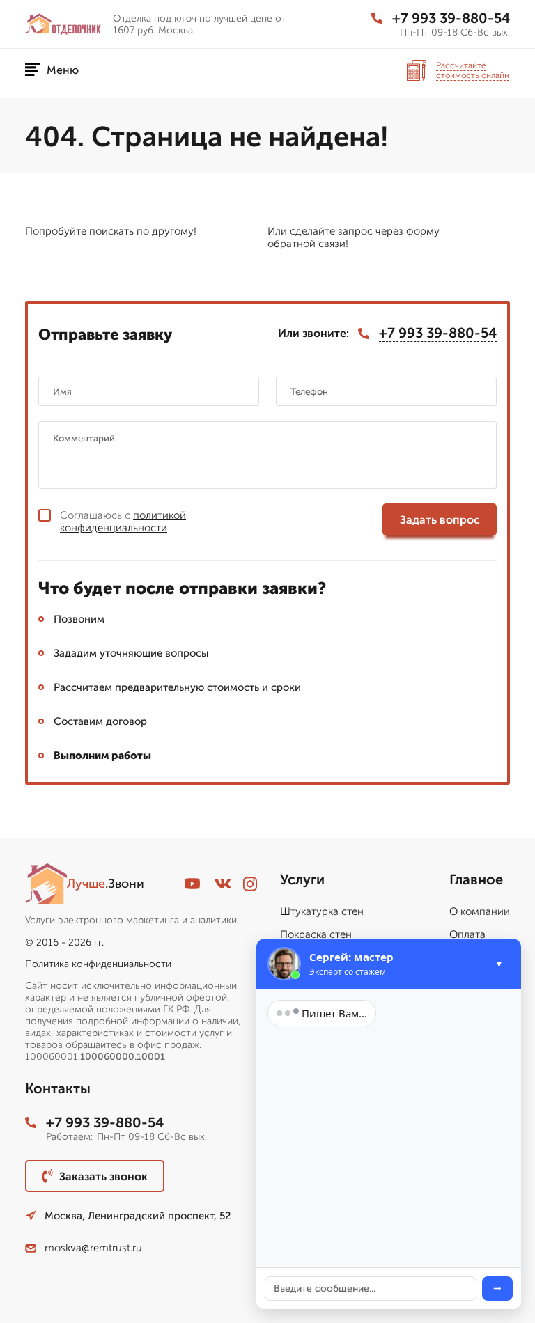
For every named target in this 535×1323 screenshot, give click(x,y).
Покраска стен (316, 934)
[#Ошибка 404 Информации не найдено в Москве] (63, 23)
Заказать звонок (103, 1176)
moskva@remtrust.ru (93, 1248)
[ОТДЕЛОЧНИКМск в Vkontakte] (223, 883)
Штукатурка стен (322, 911)
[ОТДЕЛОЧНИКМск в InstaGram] (250, 884)
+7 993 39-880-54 (451, 18)
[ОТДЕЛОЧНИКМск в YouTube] (192, 883)
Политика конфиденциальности (98, 964)
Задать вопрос (440, 519)
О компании (479, 911)
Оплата (467, 934)
